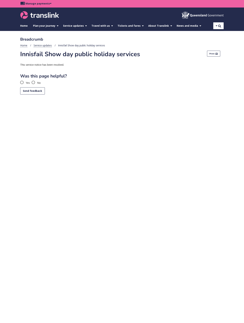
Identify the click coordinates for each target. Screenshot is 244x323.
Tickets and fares (129, 25)
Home (24, 25)
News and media (187, 25)
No (38, 82)
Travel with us (100, 25)
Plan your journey (44, 25)
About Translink (158, 25)
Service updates (73, 25)
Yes (27, 82)
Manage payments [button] (38, 3)
